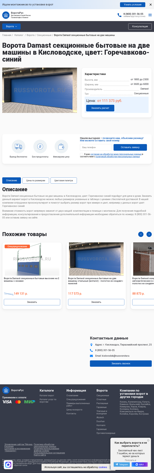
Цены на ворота (74, 409)
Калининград (134, 402)
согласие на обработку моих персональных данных (116, 154)
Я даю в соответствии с (111, 155)
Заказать (32, 302)
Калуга (145, 402)
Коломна (124, 409)
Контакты (71, 413)
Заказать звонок (121, 363)
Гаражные (102, 407)
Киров (134, 406)
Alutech (100, 417)
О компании (72, 395)
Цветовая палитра (63, 180)
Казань (123, 402)
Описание (11, 180)
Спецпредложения (75, 399)
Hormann (101, 425)
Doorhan (101, 421)
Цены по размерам (35, 180)
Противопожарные (106, 433)
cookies (103, 467)
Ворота (30, 35)
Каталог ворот (47, 395)
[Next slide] (149, 234)
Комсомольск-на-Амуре (132, 411)
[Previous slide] (140, 234)
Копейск (124, 414)
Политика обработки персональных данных (45, 445)
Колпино (134, 409)
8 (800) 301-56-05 (133, 13)
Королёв (133, 414)
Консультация (140, 26)
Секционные (44, 35)
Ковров (142, 406)
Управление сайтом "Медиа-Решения (19, 445)
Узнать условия (132, 4)
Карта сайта (40, 455)
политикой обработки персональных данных (117, 156)
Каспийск (145, 404)
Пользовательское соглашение (49, 453)
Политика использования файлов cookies (46, 449)
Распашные (102, 403)
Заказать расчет (100, 108)
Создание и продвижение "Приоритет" (17, 449)
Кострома (144, 414)
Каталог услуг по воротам (48, 400)
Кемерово (125, 406)
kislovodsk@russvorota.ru (115, 355)
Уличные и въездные (102, 412)
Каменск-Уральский (130, 404)
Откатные (101, 399)
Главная (6, 35)
